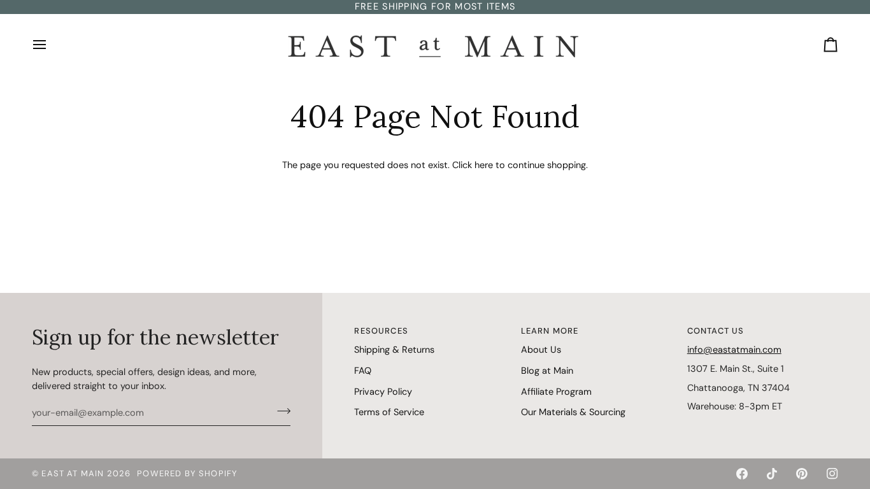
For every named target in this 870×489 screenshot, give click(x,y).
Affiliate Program (556, 391)
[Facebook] (742, 473)
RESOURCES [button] (381, 330)
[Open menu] (51, 44)
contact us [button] (716, 330)
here (483, 165)
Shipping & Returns (394, 349)
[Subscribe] (279, 411)
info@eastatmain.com (734, 349)
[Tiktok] (772, 473)
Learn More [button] (550, 330)
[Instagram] (832, 473)
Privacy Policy (383, 391)
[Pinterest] (802, 473)
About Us (541, 349)
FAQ (362, 370)
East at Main (72, 473)
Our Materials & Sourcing (573, 412)
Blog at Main (547, 370)
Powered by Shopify (187, 473)
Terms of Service (389, 412)
